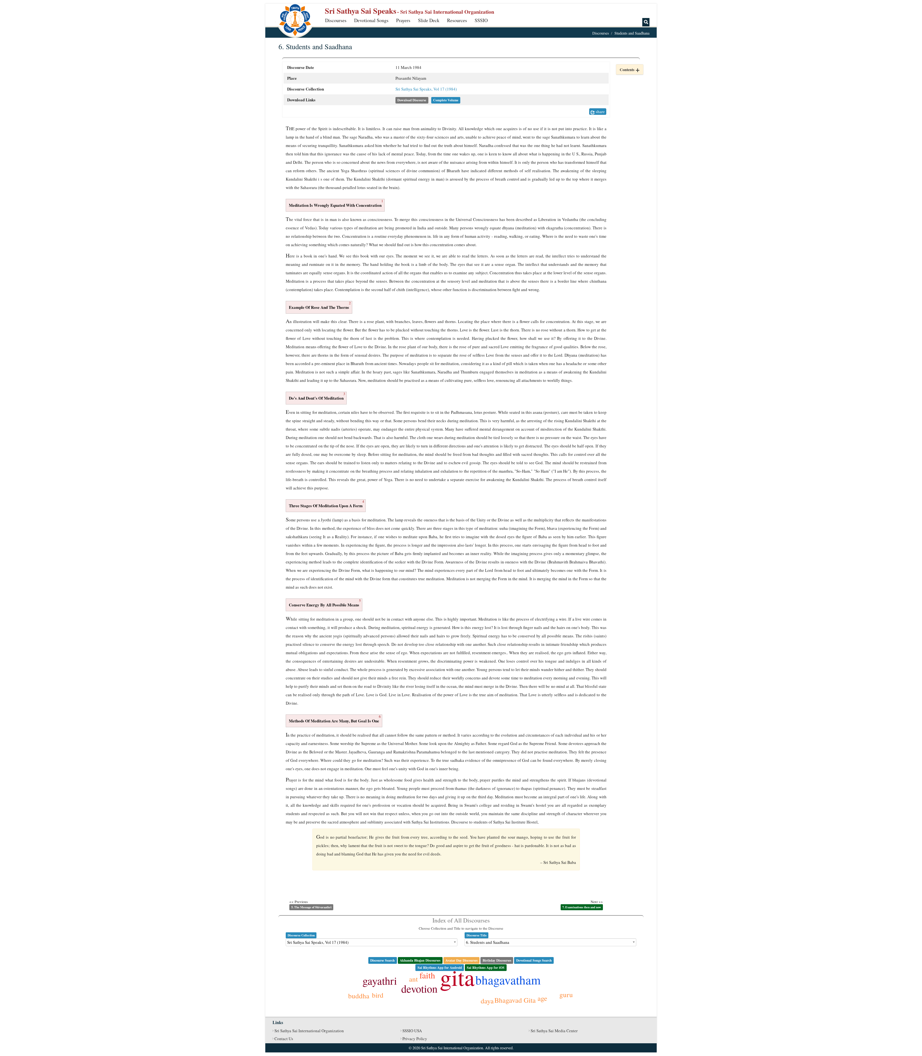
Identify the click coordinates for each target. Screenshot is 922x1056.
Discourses (335, 20)
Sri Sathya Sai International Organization (309, 1030)
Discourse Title (477, 935)
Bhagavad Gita (515, 1000)
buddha (358, 995)
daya (487, 1000)
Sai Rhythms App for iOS (485, 967)
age (542, 998)
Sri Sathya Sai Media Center (554, 1030)
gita (457, 977)
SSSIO (481, 20)
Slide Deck (428, 20)
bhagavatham (508, 979)
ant (413, 978)
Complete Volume (445, 100)
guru (566, 994)
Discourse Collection (301, 935)
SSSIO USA (412, 1030)
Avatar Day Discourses (461, 960)
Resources (457, 20)
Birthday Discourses (497, 960)
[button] (629, 69)
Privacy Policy (414, 1038)
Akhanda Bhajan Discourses (420, 960)
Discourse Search (382, 960)
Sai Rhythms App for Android (440, 967)
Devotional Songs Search (534, 960)
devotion (419, 988)
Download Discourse (411, 100)
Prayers (403, 20)
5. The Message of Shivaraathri (311, 907)
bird (377, 995)
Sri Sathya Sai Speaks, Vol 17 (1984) (426, 89)
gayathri (380, 981)
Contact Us (283, 1038)
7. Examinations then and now (581, 907)
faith (427, 975)
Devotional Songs (371, 20)
